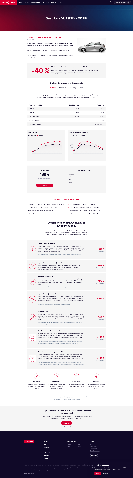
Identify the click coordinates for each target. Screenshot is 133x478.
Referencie (53, 2)
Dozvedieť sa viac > (94, 214)
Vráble (68, 446)
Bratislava (69, 444)
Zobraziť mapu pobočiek (66, 426)
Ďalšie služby (45, 2)
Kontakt (60, 2)
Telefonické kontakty (94, 451)
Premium (62, 88)
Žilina (79, 446)
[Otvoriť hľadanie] (111, 2)
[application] (46, 147)
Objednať (44, 185)
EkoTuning (72, 88)
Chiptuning (27, 2)
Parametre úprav (35, 2)
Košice (79, 444)
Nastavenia (105, 473)
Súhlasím (98, 473)
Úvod (20, 2)
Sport (81, 88)
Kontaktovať (66, 423)
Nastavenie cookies (29, 473)
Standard (53, 87)
